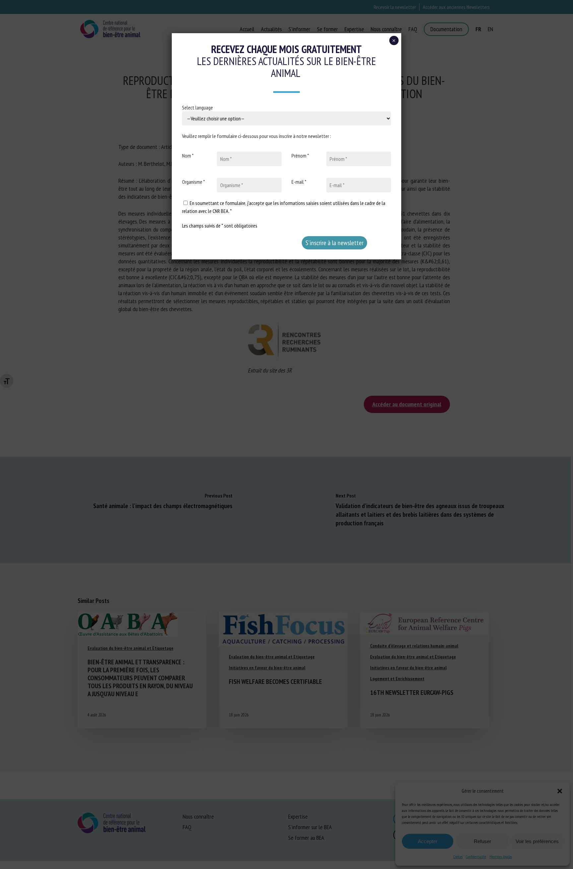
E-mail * (298, 181)
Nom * (188, 155)
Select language (197, 107)
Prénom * (300, 155)
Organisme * (193, 181)
